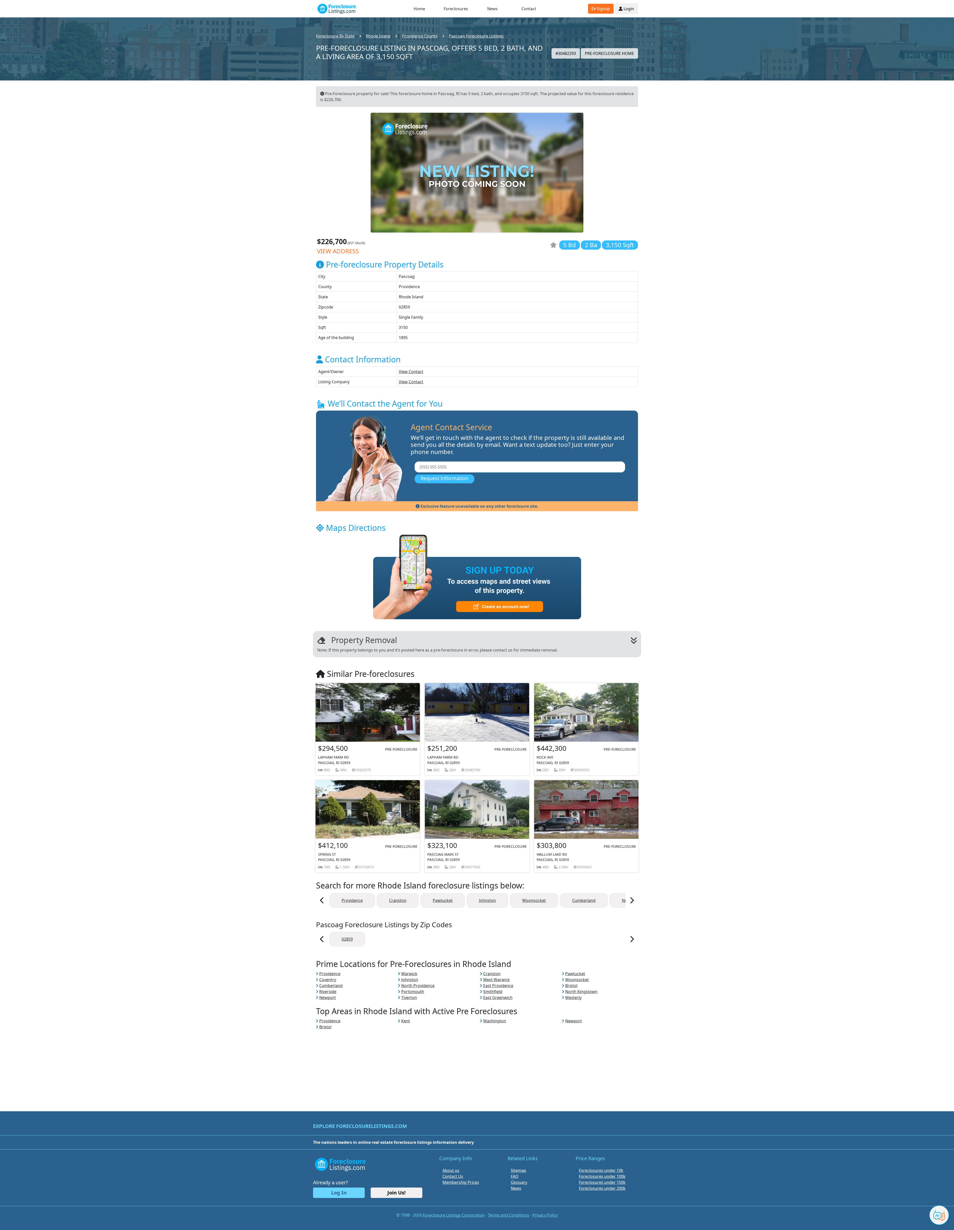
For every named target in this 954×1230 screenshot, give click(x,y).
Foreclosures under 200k (602, 1188)
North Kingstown (581, 991)
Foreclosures (456, 8)
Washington (494, 1021)
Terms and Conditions (508, 1215)
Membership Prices (460, 1182)
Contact (528, 8)
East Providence (498, 985)
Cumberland (584, 900)
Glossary (519, 1182)
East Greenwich (498, 997)
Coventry (327, 979)
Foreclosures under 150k (602, 1182)
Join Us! (396, 1192)
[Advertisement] (477, 1064)
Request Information (444, 478)
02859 (347, 939)
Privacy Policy (545, 1215)
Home (419, 8)
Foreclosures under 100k (602, 1176)
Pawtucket (443, 900)
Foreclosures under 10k (601, 1170)
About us (450, 1170)
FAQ (514, 1176)
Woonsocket (534, 900)
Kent (405, 1021)
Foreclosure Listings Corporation (454, 1215)
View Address (338, 251)
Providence (352, 900)
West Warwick (496, 979)
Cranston (397, 900)
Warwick (409, 973)
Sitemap (518, 1170)
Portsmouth (412, 991)
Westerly (573, 997)
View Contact (411, 371)
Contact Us (452, 1176)
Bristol (571, 985)
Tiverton (409, 997)
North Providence (418, 985)
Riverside (327, 991)
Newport (327, 997)
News (492, 8)
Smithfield (492, 991)
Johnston (487, 900)
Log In (339, 1192)
